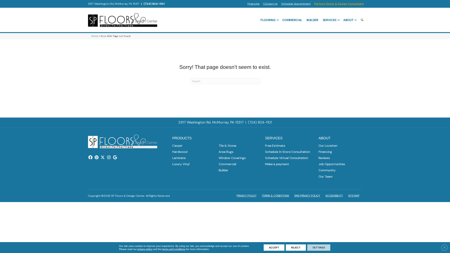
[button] (277, 20)
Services (329, 20)
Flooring (268, 20)
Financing (253, 4)
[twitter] (102, 157)
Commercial (292, 20)
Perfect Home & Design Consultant (339, 4)
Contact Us (270, 4)
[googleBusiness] (115, 157)
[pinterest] (96, 157)
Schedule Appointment (296, 4)
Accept (274, 247)
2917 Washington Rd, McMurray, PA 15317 (113, 4)
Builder (312, 20)
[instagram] (108, 157)
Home (94, 36)
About (348, 20)
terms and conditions (173, 249)
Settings (319, 247)
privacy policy (144, 249)
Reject (296, 247)
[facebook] (90, 157)
